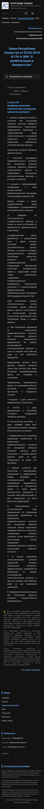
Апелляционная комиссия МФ (29, 38)
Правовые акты (35, 28)
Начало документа (16, 87)
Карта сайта (7, 720)
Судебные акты (35, 35)
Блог (37, 18)
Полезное (6, 22)
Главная (5, 18)
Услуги (13, 18)
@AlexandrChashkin (18, 742)
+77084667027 (17, 738)
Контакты (16, 22)
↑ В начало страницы (30, 670)
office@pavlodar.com (16, 747)
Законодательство (26, 18)
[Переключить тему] (32, 13)
